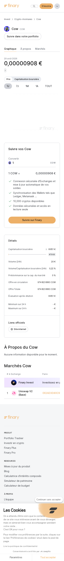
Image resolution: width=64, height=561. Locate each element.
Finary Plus (10, 447)
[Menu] (57, 6)
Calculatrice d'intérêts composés (22, 476)
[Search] (34, 6)
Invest (7, 19)
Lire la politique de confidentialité (20, 546)
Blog (6, 471)
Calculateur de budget (17, 485)
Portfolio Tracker (13, 438)
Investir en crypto (14, 443)
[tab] (10, 49)
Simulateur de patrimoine (18, 480)
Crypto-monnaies (23, 19)
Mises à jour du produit (17, 466)
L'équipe (9, 499)
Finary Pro (10, 452)
